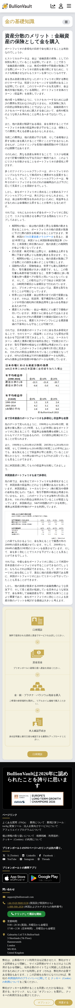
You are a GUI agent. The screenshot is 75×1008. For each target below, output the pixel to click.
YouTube (11, 859)
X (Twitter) (13, 855)
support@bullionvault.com (20, 897)
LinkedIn (31, 855)
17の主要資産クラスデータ (38, 236)
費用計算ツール (55, 822)
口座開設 (37, 754)
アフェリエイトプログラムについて (22, 829)
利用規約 (53, 836)
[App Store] (15, 878)
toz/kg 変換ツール (11, 826)
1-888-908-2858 (15, 906)
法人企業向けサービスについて (41, 826)
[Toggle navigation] (66, 22)
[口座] (61, 6)
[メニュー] (69, 6)
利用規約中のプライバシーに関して (27, 978)
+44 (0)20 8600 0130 (17, 903)
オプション (44, 1002)
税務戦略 (41, 836)
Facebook (48, 855)
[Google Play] (44, 878)
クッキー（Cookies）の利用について (22, 839)
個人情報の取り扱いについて (18, 836)
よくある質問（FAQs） (15, 822)
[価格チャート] (53, 6)
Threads (46, 859)
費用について (37, 822)
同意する (64, 1002)
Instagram (29, 859)
